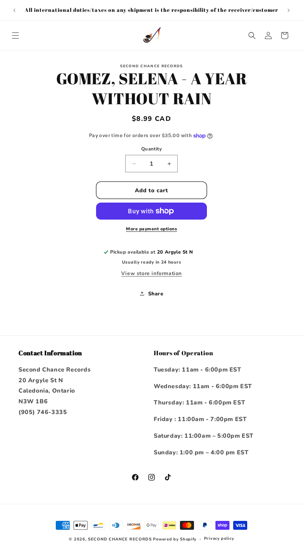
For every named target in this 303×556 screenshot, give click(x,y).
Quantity (151, 149)
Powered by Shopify (175, 539)
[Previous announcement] (14, 10)
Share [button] (156, 293)
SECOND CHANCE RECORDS (120, 539)
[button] (15, 35)
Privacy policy (219, 538)
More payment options (151, 229)
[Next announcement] (288, 10)
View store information (151, 273)
